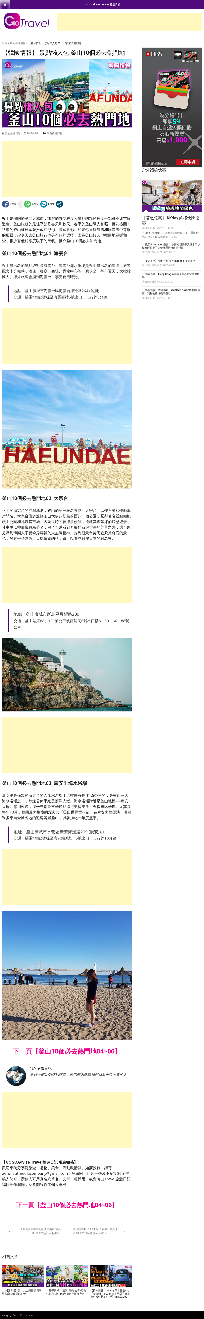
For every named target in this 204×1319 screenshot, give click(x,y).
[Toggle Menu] (5, 4)
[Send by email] (47, 204)
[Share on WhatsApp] (31, 204)
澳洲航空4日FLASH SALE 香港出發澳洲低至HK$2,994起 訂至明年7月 (95, 1231)
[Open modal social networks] (59, 204)
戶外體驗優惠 (154, 169)
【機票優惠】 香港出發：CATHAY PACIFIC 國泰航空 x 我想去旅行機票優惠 (171, 292)
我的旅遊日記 (13, 133)
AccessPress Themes (24, 1315)
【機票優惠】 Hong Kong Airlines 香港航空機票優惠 (171, 276)
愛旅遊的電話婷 (150, 252)
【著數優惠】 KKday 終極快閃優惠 (170, 220)
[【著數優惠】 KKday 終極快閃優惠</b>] (172, 196)
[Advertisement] (129, 22)
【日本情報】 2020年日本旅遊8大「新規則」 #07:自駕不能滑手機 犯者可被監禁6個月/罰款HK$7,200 (110, 1293)
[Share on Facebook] (9, 204)
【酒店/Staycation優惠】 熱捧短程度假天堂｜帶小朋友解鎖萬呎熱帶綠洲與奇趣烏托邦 (171, 246)
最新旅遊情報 (18, 43)
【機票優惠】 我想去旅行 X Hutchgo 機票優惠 (168, 260)
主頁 (4, 43)
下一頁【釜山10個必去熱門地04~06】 (67, 1051)
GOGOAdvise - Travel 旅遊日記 (102, 4)
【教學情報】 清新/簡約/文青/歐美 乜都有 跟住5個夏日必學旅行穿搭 (66, 1292)
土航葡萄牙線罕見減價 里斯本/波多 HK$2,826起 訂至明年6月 (40, 1231)
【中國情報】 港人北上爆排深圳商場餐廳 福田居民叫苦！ (21, 1292)
